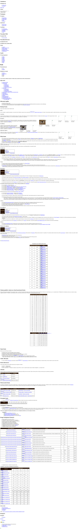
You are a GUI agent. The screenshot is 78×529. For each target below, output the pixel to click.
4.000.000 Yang (43, 263)
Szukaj (1, 9)
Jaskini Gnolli (30, 395)
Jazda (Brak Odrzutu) (28, 446)
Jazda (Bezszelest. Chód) (28, 450)
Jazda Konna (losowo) (28, 435)
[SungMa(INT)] (48, 333)
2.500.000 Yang (43, 256)
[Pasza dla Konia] (41, 249)
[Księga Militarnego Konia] (7, 212)
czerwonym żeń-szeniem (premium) (32, 132)
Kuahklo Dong (20, 189)
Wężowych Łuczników (17, 177)
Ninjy (20, 415)
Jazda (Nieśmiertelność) (28, 448)
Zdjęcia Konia (56, 157)
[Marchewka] (3, 376)
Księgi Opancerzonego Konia (9, 202)
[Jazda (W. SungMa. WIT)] (23, 457)
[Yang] (41, 250)
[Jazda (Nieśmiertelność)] (25, 448)
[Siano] (2, 374)
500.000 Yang (43, 247)
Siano (4, 374)
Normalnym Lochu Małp (28, 392)
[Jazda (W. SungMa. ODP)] (23, 459)
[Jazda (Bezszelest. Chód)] (23, 450)
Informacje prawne (5, 526)
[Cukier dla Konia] (15, 355)
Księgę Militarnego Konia (41, 220)
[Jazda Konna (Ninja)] (23, 439)
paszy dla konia (63, 232)
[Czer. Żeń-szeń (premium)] (3, 380)
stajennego (9, 141)
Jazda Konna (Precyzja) (28, 431)
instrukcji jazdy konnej (13, 408)
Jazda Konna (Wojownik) (28, 437)
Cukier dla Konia (20, 355)
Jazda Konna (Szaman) (28, 442)
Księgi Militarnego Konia (8, 223)
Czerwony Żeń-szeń (6, 378)
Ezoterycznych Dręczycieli (11, 188)
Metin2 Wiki (2, 7)
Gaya (19, 236)
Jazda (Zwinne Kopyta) (5, 495)
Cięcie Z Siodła (48, 224)
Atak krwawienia (60, 197)
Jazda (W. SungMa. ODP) (28, 459)
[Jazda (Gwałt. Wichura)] (2, 493)
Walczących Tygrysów (10, 193)
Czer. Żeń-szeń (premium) (7, 380)
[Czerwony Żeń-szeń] (2, 378)
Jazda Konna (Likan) (28, 444)
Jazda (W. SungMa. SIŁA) (29, 455)
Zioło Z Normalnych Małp (7, 392)
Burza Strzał (11, 415)
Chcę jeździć (10, 155)
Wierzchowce (4, 509)
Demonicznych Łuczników (18, 216)
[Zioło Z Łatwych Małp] (2, 390)
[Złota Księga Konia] (7, 230)
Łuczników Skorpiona (25, 177)
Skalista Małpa (21, 390)
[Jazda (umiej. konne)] (23, 433)
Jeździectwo (28, 104)
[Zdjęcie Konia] (7, 152)
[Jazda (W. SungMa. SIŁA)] (23, 455)
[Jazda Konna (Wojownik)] (24, 437)
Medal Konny (41, 138)
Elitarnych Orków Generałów (11, 186)
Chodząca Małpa (21, 392)
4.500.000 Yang (43, 265)
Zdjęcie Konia (35, 157)
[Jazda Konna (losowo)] (24, 435)
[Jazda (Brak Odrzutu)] (24, 446)
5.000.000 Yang (43, 267)
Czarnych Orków (9, 187)
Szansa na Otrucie (55, 197)
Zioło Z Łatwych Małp (7, 390)
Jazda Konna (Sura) (5, 483)
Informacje (3, 520)
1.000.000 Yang (43, 249)
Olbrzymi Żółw (27, 163)
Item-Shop (9, 360)
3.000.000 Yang (43, 258)
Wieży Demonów (56, 217)
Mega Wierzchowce (5, 507)
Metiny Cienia (18, 191)
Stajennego (32, 138)
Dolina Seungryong (23, 186)
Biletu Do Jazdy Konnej (38, 112)
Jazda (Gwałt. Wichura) (5, 493)
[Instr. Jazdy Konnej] (6, 407)
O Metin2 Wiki (4, 525)
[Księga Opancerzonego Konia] (5, 174)
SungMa (16, 132)
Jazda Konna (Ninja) (28, 439)
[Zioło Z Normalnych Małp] (2, 392)
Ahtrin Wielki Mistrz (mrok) (23, 395)
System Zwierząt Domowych (6, 508)
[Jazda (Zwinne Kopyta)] (2, 495)
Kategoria (1, 518)
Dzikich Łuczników (22, 155)
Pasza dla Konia (4, 235)
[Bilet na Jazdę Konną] (32, 111)
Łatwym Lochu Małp (27, 390)
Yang (8, 151)
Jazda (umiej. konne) (28, 433)
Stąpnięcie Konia (13, 414)
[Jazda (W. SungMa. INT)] (23, 461)
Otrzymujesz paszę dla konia (21, 232)
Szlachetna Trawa (6, 395)
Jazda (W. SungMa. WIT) (28, 457)
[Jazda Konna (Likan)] (23, 444)
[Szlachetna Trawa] (2, 395)
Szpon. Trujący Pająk (10, 189)
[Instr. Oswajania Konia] (7, 399)
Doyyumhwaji (21, 193)
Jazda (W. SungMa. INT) (28, 461)
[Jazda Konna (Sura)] (2, 483)
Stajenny (19, 139)
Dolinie (22, 191)
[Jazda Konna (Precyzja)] (24, 431)
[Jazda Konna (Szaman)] (24, 442)
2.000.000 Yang (43, 254)
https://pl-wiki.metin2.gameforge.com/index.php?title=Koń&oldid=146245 (13, 511)
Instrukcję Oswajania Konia (14, 400)
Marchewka (5, 376)
